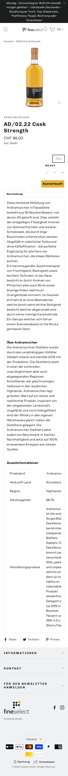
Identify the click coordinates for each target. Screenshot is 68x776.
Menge (50, 165)
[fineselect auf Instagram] (62, 707)
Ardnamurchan (17, 117)
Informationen (20, 653)
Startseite (9, 41)
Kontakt (13, 668)
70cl (59, 158)
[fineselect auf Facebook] (55, 707)
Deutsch (31, 739)
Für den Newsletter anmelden (26, 685)
